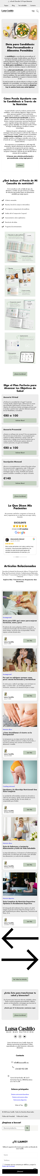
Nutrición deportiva (8, 898)
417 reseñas (23, 529)
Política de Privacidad (8, 1166)
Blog (13, 5)
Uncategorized (7, 617)
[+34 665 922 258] (13, 1067)
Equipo (6, 5)
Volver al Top (19, 1105)
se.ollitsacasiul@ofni (21, 1063)
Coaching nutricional (9, 786)
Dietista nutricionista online (20, 1097)
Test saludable (22, 5)
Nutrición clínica (7, 729)
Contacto (33, 5)
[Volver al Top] (25, 1105)
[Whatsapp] (35, 1170)
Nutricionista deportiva (20, 1100)
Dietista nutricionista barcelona (20, 1094)
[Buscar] (27, 1128)
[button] (33, 11)
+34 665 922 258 (21, 1069)
